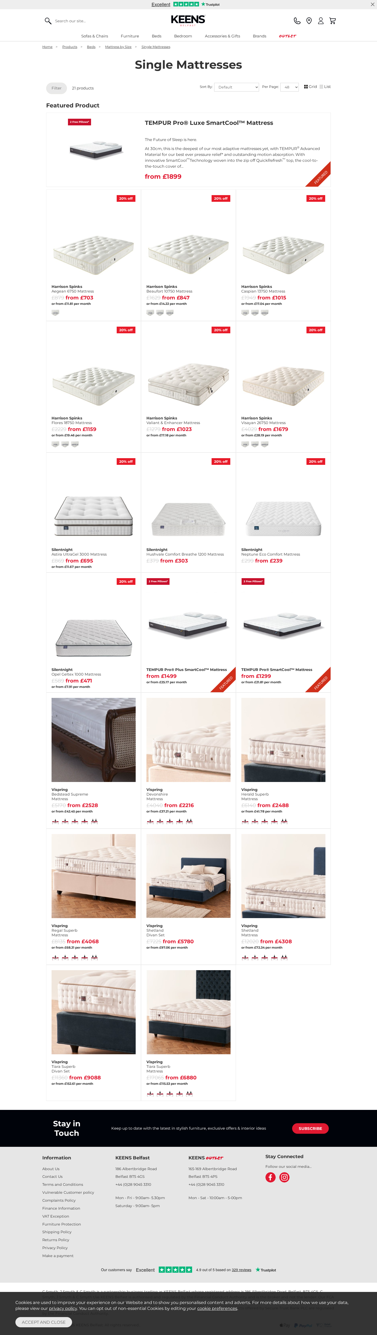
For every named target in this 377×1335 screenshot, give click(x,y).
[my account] (321, 20)
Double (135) (93, 295)
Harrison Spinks (73, 289)
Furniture (130, 36)
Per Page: (271, 87)
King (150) (123, 295)
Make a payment (58, 1255)
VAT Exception (55, 1216)
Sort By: (207, 87)
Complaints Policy (59, 1200)
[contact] (297, 20)
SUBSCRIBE (310, 1128)
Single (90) (63, 295)
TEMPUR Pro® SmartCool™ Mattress (276, 669)
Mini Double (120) (64, 554)
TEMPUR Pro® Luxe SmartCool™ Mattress (209, 122)
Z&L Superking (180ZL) (93, 311)
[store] (309, 20)
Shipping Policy (57, 1232)
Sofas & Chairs (94, 36)
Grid (313, 86)
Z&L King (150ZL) (115, 303)
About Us (50, 1169)
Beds (156, 36)
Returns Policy (55, 1240)
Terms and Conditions (62, 1184)
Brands (259, 36)
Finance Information (61, 1208)
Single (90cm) (115, 562)
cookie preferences (217, 1308)
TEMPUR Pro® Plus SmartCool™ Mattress (186, 669)
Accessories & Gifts (222, 36)
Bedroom (183, 36)
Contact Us (52, 1176)
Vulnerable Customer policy (68, 1192)
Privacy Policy (55, 1248)
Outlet (287, 36)
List (327, 86)
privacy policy (63, 1308)
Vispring (70, 794)
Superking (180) (71, 303)
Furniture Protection (61, 1224)
